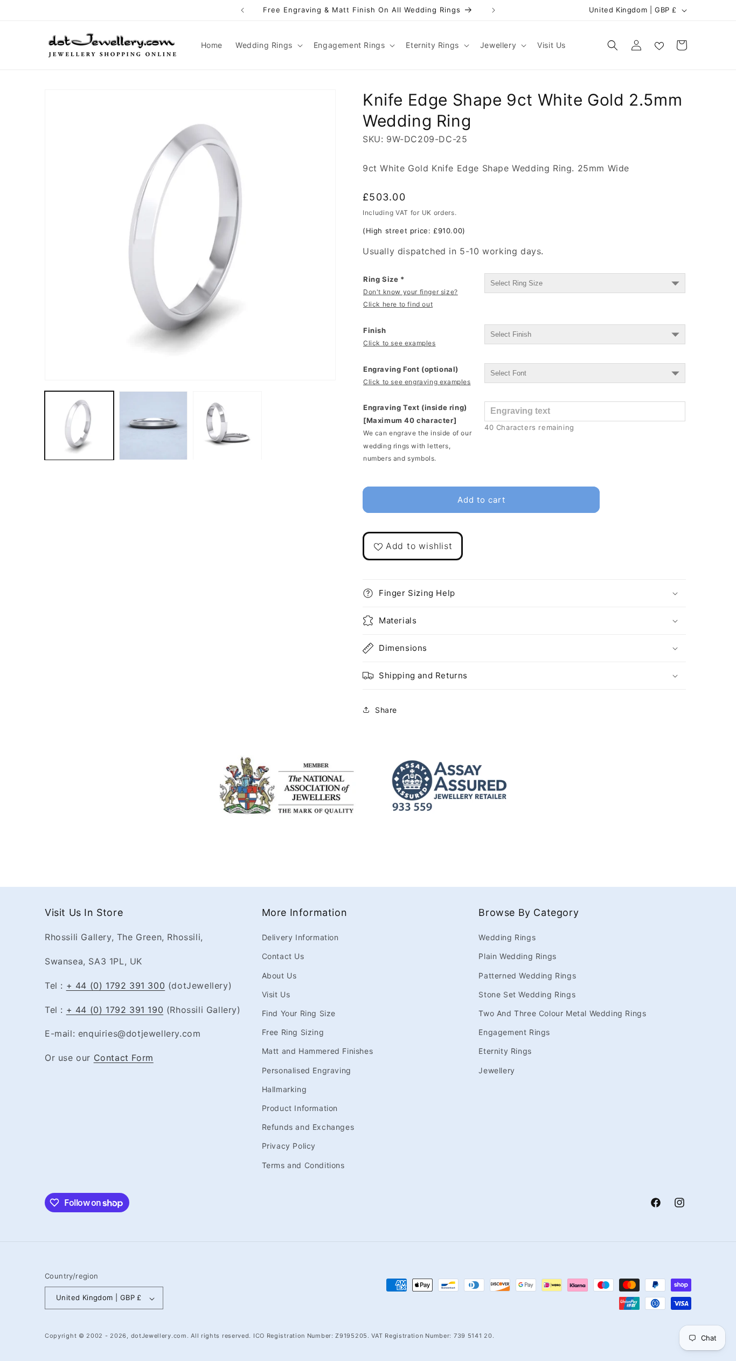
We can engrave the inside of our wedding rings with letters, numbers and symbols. (417, 445)
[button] (268, 45)
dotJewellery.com (159, 1336)
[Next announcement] (493, 10)
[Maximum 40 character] (417, 432)
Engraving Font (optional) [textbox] (417, 375)
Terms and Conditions (303, 1165)
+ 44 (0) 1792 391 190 (115, 1009)
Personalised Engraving (306, 1070)
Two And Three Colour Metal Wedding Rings (562, 1013)
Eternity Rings (504, 1051)
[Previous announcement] (242, 10)
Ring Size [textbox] (410, 292)
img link (286, 763)
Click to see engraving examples (417, 382)
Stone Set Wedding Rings (526, 994)
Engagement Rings (514, 1032)
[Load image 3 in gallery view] (227, 425)
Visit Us (276, 994)
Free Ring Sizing (293, 1032)
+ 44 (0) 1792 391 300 (115, 985)
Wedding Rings (507, 937)
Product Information (300, 1108)
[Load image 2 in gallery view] (153, 425)
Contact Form (124, 1058)
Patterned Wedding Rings (527, 975)
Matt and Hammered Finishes (317, 1051)
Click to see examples (399, 343)
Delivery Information (300, 937)
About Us (279, 975)
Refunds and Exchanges (308, 1127)
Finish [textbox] (399, 336)
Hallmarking (284, 1089)
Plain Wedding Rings (517, 956)
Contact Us (283, 956)
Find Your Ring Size (299, 1013)
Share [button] (386, 709)
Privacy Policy (289, 1146)
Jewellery (496, 1070)
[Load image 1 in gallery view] (79, 425)
